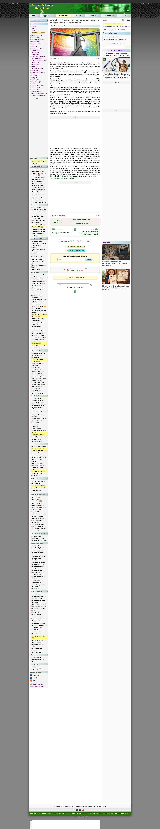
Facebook (36, 675)
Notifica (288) (35, 52)
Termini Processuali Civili (38, 243)
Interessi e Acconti (36, 214)
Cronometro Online (37, 652)
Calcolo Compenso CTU (38, 405)
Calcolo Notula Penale (37, 393)
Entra (128, 20)
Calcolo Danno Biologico (38, 446)
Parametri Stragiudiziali (38, 376)
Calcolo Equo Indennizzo (38, 465)
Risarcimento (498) (37, 48)
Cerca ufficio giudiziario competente (38, 323)
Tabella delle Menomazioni (39, 476)
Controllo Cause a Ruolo (38, 335)
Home (34, 16)
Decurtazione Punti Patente (39, 594)
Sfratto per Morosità (37, 306)
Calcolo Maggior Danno (38, 216)
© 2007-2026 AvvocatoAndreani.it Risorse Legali (101, 813)
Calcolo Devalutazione (38, 183)
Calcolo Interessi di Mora (38, 209)
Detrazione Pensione (37, 564)
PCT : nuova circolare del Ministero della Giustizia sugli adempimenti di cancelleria (89, 233)
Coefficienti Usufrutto (37, 505)
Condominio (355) (36, 50)
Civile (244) (34, 66)
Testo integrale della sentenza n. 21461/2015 (64, 178)
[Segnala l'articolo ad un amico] (97, 58)
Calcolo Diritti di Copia (37, 279)
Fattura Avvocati (36, 369)
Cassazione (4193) (37, 35)
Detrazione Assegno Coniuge (37, 567)
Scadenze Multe (36, 267)
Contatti (124, 16)
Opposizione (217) (36, 82)
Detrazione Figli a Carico (38, 550)
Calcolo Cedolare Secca (38, 526)
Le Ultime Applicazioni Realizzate (37, 660)
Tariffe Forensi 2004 (37, 386)
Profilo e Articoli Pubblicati (80, 223)
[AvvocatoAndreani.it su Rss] (82, 809)
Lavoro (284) (35, 54)
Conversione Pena (36, 483)
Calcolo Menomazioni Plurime (37, 460)
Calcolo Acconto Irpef (37, 572)
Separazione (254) (36, 58)
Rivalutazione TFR (36, 198)
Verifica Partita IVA (36, 627)
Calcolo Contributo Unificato (39, 274)
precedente (58, 229)
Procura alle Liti (36, 285)
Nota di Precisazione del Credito (38, 311)
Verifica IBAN (35, 629)
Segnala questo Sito (37, 684)
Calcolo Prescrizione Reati (39, 488)
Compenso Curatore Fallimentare (37, 408)
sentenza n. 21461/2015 (75, 111)
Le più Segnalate (36, 669)
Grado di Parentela (37, 509)
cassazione (107, 36)
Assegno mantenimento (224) (38, 73)
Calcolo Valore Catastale (38, 514)
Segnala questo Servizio (76, 277)
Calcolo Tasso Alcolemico (38, 596)
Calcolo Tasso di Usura (38, 224)
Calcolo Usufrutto (36, 503)
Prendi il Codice (75, 270)
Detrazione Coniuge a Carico (37, 553)
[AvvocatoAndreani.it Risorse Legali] (42, 7)
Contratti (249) (35, 64)
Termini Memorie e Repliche (36, 246)
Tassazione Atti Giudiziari (38, 337)
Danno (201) (35, 89)
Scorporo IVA (35, 612)
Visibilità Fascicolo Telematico (36, 296)
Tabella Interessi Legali (38, 229)
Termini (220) (35, 80)
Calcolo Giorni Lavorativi (38, 604)
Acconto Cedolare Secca (38, 574)
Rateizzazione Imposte (38, 580)
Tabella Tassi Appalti (37, 236)
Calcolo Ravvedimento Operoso (38, 577)
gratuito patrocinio (109, 39)
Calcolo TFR (35, 588)
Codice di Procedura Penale (37, 491)
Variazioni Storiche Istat (38, 187)
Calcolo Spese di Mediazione (36, 425)
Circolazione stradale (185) (39, 93)
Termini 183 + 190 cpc (37, 257)
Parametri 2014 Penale (38, 374)
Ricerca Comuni (36, 634)
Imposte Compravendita (38, 524)
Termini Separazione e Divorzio (38, 250)
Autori (33, 30)
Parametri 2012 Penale (38, 384)
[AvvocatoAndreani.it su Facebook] (77, 809)
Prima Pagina (35, 26)
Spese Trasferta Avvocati (38, 378)
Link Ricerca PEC (36, 657)
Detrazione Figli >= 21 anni (39, 548)
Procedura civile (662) (37, 39)
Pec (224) (34, 76)
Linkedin (35, 678)
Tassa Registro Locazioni (38, 528)
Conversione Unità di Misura (37, 645)
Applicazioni (47, 16)
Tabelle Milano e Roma (38, 474)
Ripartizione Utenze (37, 621)
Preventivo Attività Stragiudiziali (36, 356)
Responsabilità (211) (37, 86)
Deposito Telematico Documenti (37, 292)
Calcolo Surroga (36, 222)
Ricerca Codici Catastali (38, 518)
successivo (91, 229)
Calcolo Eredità (35, 497)
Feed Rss (34, 28)
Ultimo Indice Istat (36, 192)
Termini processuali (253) (38, 60)
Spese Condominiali (37, 530)
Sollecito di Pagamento (38, 302)
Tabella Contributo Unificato (39, 277)
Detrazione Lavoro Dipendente (36, 559)
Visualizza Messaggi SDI (38, 400)
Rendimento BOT (36, 536)
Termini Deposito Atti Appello (37, 262)
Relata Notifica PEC (37, 290)
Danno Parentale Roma (38, 455)
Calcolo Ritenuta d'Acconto (39, 437)
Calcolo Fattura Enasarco (38, 418)
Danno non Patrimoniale (38, 453)
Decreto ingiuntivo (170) (38, 95)
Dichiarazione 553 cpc (37, 318)
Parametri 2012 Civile (37, 382)
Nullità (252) (35, 62)
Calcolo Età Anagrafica (38, 631)
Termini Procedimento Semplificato (37, 253)
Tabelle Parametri (36, 380)
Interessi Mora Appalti (37, 233)
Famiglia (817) (35, 37)
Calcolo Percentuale (37, 614)
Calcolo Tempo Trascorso (38, 606)
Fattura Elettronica (37, 398)
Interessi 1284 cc (36, 218)
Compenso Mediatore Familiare (37, 415)
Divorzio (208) (35, 87)
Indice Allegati (35, 320)
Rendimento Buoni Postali (39, 540)
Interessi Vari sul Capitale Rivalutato (38, 174)
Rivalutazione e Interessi (38, 169)
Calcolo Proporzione (37, 642)
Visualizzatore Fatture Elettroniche (37, 364)
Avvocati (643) (35, 41)
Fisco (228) (34, 70)
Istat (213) (34, 83)
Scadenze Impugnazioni (38, 265)
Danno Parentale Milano (38, 457)
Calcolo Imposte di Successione (36, 500)
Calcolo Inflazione (36, 200)
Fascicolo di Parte (36, 283)
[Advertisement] (38, 128)
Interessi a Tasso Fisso (38, 211)
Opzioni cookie (126, 813)
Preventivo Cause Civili (38, 353)
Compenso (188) (36, 91)
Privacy (118, 813)
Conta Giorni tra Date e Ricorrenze (38, 601)
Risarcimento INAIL (37, 463)
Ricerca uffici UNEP (37, 326)
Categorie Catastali (37, 516)
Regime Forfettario (36, 582)
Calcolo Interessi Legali (38, 207)
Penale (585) (35, 46)
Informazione (63, 16)
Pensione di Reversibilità (38, 507)
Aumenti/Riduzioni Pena (38, 481)
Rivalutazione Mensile (37, 171)
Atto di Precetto (35, 308)
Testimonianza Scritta (37, 339)
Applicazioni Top (36, 666)
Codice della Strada (37, 348)
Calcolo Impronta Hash (38, 333)
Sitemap (79, 813)
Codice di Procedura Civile (39, 346)
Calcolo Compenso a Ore (38, 430)
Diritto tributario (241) (37, 68)
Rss (34, 680)
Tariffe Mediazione (36, 428)
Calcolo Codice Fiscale (38, 623)
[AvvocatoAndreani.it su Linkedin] (80, 809)
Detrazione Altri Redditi (38, 562)
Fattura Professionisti (37, 403)
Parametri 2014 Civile (37, 371)
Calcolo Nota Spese (37, 389)
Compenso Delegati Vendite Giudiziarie (39, 411)
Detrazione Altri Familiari (38, 556)
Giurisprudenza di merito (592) (38, 43)
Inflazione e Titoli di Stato (38, 202)
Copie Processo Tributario (39, 281)
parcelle (121, 39)
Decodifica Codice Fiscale (39, 625)
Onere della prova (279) (38, 56)
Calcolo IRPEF (35, 545)
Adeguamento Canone (38, 177)
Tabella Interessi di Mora (38, 231)
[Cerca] (91, 284)
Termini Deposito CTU (37, 269)
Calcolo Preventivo (36, 439)
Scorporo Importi (36, 367)
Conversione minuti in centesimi (37, 649)
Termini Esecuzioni (36, 259)
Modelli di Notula (36, 391)
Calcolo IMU (35, 512)
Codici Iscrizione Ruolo (38, 331)
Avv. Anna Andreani (58, 26)
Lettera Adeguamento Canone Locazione (37, 180)
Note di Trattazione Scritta (39, 299)
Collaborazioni (109, 16)
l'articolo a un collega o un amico (117, 26)
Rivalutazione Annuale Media (37, 194)
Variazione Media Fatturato (39, 619)
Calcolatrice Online (36, 441)
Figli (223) (34, 78)
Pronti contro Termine (37, 538)
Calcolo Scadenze (36, 241)
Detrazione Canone (37, 570)
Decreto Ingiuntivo (36, 304)
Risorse (78, 16)
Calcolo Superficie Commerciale (36, 521)
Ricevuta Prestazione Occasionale (37, 421)
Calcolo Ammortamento (38, 220)
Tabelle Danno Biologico (38, 467)
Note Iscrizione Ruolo (37, 329)
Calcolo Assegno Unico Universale (38, 585)
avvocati (117, 36)
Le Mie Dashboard (36, 163)
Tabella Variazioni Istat (38, 189)
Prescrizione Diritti (36, 598)
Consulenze (93, 16)
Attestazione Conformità (38, 287)
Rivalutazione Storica (37, 185)
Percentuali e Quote (37, 616)
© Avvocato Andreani (37, 686)
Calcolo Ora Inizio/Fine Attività (38, 609)
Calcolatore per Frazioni (38, 640)
